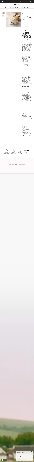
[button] (26, 145)
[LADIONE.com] (17, 4)
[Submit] (30, 456)
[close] (31, 451)
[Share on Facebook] (22, 145)
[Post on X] (23, 145)
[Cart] (31, 4)
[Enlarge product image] (13, 19)
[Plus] (25, 23)
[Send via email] (25, 145)
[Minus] (22, 23)
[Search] (2, 4)
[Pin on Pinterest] (24, 145)
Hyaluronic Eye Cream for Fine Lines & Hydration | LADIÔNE (27, 16)
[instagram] (3, 1)
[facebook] (2, 1)
